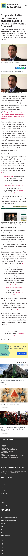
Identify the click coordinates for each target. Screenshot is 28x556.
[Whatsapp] (2, 540)
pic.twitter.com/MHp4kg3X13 (14, 185)
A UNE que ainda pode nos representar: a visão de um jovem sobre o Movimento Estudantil (12, 429)
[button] (16, 68)
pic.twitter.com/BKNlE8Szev (14, 287)
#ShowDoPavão (8, 176)
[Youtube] (2, 550)
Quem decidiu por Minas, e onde (10, 405)
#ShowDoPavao (14, 285)
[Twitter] (2, 553)
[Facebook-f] (2, 543)
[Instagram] (2, 547)
